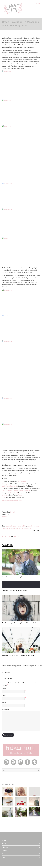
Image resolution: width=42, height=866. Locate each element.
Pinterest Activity (8, 784)
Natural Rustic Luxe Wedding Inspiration (15, 577)
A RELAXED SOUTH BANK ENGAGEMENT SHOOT (18, 655)
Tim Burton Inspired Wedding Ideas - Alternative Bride (19, 623)
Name (4, 688)
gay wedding (10, 526)
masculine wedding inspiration (11, 528)
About (4, 844)
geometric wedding (20, 526)
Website (4, 702)
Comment (5, 709)
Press (4, 857)
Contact (4, 850)
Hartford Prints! (13, 493)
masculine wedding (33, 526)
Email (4, 695)
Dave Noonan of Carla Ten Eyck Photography (16, 490)
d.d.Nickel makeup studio (10, 486)
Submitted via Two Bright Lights (12, 500)
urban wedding (26, 528)
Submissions (6, 854)
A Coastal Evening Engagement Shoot (14, 590)
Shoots (4, 516)
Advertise (5, 847)
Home (4, 840)
